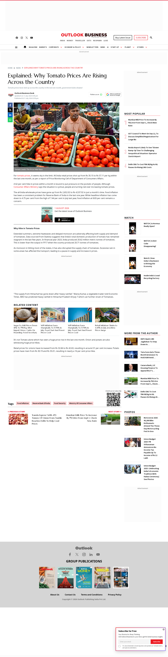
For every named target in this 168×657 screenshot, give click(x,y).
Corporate (54, 47)
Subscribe (156, 642)
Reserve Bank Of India (41, 403)
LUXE (106, 40)
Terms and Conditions (91, 594)
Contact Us (70, 594)
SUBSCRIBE (141, 37)
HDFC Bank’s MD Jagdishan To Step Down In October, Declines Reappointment (149, 342)
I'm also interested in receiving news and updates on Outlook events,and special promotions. (142, 647)
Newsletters (93, 47)
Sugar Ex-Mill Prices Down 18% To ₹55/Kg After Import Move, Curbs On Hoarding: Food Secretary (25, 329)
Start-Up (115, 47)
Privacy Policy (114, 594)
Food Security (59, 403)
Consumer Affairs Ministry (26, 187)
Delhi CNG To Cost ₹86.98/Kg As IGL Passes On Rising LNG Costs (150, 394)
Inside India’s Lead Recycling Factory (152, 277)
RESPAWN (97, 40)
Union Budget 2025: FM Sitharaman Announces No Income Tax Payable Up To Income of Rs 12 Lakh (150, 448)
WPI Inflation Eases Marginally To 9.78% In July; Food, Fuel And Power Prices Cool (53, 329)
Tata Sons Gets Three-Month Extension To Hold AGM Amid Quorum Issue (150, 355)
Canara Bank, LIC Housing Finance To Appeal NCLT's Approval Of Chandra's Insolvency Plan (150, 368)
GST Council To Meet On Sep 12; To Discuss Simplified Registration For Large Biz (143, 136)
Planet (128, 47)
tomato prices (23, 175)
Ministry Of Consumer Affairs (80, 403)
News (102, 47)
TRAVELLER (80, 40)
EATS (89, 40)
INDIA (62, 40)
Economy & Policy (73, 47)
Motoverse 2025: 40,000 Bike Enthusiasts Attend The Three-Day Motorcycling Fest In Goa (152, 424)
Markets (43, 47)
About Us (54, 594)
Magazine (33, 47)
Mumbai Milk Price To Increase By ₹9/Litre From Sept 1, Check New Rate (142, 122)
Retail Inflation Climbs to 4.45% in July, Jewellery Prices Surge (106, 327)
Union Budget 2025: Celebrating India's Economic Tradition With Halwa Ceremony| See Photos (151, 472)
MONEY (70, 40)
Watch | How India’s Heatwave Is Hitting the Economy (151, 262)
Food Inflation (23, 403)
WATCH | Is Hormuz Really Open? (152, 225)
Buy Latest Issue (122, 37)
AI (108, 47)
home (10, 68)
